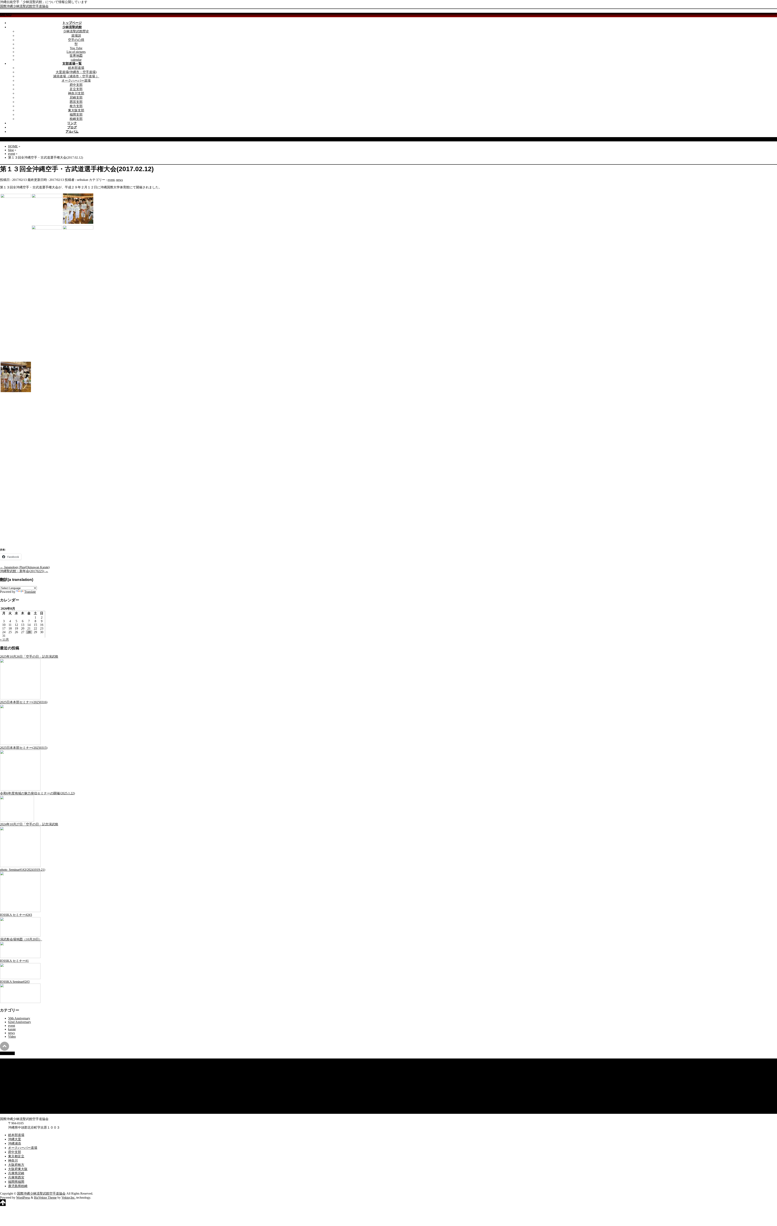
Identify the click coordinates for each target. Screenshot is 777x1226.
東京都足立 (16, 1081)
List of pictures (76, 51)
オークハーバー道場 (76, 80)
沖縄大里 (14, 1064)
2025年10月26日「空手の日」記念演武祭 (29, 656)
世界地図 (76, 55)
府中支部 (76, 84)
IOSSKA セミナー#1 (14, 960)
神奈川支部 (76, 93)
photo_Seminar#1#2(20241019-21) (22, 869)
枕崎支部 (76, 119)
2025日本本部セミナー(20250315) (23, 747)
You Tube (76, 48)
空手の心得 (76, 40)
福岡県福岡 (16, 1107)
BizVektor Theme (45, 1197)
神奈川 (13, 1086)
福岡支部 (76, 114)
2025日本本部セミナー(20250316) (23, 702)
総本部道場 (76, 67)
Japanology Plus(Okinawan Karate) (25, 567)
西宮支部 (76, 102)
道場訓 (76, 35)
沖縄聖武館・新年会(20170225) (24, 571)
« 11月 (4, 639)
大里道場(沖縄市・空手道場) (76, 72)
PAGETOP (7, 1053)
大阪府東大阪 (18, 1094)
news (119, 179)
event (111, 179)
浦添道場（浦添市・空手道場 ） (76, 76)
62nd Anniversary (19, 1022)
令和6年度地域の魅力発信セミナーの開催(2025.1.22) (37, 793)
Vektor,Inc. (68, 1197)
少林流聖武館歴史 (76, 31)
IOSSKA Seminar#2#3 (15, 981)
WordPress (23, 1197)
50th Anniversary (19, 1018)
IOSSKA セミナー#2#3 (16, 915)
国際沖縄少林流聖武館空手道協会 (24, 6)
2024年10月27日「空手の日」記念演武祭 (29, 824)
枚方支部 (76, 106)
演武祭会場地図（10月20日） (21, 939)
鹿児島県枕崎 (18, 1111)
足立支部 (76, 89)
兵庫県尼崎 (16, 1098)
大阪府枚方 (16, 1090)
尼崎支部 (76, 97)
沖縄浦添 (14, 1069)
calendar (76, 59)
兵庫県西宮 (16, 1103)
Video (12, 1036)
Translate (30, 591)
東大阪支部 (76, 110)
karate (12, 1029)
